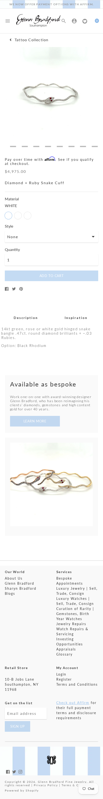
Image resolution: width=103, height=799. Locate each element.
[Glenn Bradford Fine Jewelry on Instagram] (20, 771)
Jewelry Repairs (71, 624)
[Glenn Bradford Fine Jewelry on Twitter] (14, 771)
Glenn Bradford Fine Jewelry (62, 782)
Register (64, 679)
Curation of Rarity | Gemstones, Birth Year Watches (75, 614)
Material (12, 199)
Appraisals (66, 649)
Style (9, 226)
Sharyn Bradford (20, 588)
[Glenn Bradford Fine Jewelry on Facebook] (8, 771)
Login (61, 674)
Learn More (34, 421)
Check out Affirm (72, 703)
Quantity (12, 249)
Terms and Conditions (77, 684)
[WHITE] (8, 215)
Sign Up (17, 726)
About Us (14, 578)
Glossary (64, 654)
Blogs (10, 593)
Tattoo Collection (31, 40)
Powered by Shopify (22, 790)
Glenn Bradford (19, 583)
